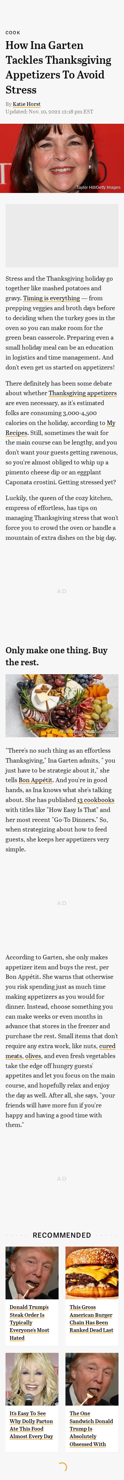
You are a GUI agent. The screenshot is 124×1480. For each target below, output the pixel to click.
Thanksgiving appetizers (83, 392)
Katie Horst (27, 104)
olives (33, 1055)
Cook (13, 32)
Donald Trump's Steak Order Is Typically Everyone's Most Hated (29, 1322)
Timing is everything (51, 297)
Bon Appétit (35, 779)
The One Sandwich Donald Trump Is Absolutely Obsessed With (91, 1428)
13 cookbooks (95, 799)
